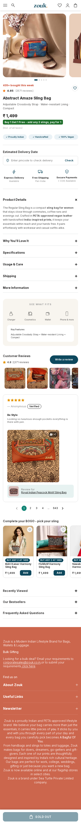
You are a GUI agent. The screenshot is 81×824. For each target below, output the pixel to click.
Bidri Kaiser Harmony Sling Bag (18, 565)
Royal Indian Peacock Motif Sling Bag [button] (43, 492)
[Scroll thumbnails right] (73, 378)
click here (28, 666)
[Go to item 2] (37, 378)
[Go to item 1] (15, 378)
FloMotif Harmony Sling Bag (49, 565)
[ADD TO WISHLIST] (75, 88)
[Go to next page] (63, 508)
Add (25, 572)
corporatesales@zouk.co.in (21, 662)
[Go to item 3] (59, 378)
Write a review (64, 359)
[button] (8, 90)
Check (69, 160)
